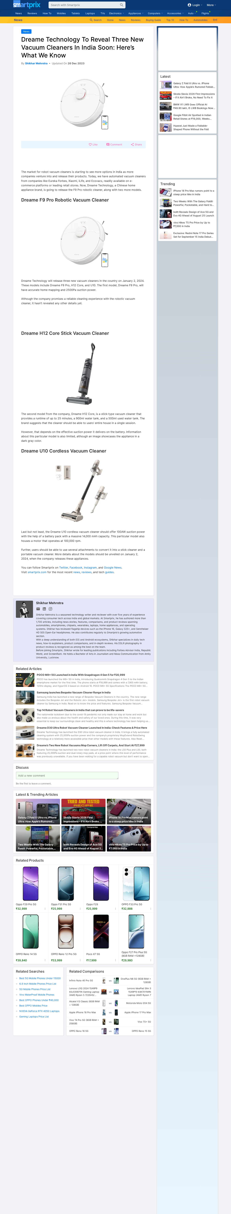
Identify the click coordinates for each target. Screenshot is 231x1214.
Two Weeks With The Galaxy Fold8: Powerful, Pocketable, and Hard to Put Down (36, 846)
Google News (112, 567)
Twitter (63, 567)
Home (110, 19)
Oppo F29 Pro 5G (26, 904)
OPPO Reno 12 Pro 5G (64, 954)
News (18, 13)
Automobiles (201, 19)
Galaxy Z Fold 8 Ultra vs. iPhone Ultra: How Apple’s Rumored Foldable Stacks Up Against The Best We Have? (37, 819)
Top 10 (170, 19)
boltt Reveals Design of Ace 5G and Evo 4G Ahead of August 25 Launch (83, 846)
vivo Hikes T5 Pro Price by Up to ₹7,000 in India (128, 846)
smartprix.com (37, 572)
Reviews (32, 13)
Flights (205, 13)
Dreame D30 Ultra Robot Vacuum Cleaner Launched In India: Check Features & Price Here (92, 727)
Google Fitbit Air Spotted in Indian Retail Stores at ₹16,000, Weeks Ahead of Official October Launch (192, 117)
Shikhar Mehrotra (49, 603)
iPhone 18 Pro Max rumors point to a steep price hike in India (128, 819)
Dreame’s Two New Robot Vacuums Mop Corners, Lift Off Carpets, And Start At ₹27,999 (91, 745)
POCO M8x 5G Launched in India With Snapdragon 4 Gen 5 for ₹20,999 (81, 674)
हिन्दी (215, 19)
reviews (86, 572)
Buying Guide (153, 19)
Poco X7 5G (93, 954)
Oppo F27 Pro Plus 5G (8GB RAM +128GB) (134, 954)
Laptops (90, 13)
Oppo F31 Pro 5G (61, 904)
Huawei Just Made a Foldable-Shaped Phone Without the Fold (191, 127)
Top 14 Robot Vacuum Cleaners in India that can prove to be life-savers (80, 710)
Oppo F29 (92, 904)
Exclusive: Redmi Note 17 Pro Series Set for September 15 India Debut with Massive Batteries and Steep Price (193, 235)
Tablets (75, 13)
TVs (103, 13)
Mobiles (61, 13)
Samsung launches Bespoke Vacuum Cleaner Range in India (74, 692)
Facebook (76, 567)
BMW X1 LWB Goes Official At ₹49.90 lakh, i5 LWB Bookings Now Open (193, 106)
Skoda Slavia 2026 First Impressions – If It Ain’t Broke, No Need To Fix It (83, 819)
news (76, 572)
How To (47, 13)
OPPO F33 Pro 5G (132, 904)
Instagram (90, 567)
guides (109, 572)
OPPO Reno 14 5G (26, 954)
